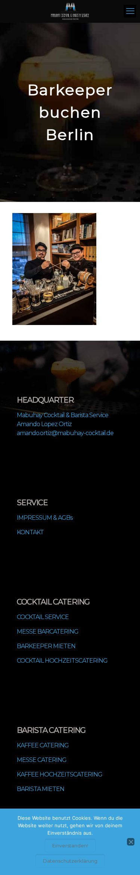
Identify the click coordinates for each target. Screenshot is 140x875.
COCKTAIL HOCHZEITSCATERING (62, 660)
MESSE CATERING (41, 759)
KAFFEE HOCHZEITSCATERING (59, 774)
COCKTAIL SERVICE (43, 617)
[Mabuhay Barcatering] (70, 11)
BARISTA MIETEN (40, 789)
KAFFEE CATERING (43, 745)
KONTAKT (30, 532)
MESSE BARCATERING (47, 631)
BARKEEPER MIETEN (46, 646)
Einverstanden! (70, 846)
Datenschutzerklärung (70, 861)
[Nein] (130, 842)
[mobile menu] (130, 11)
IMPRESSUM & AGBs (44, 517)
